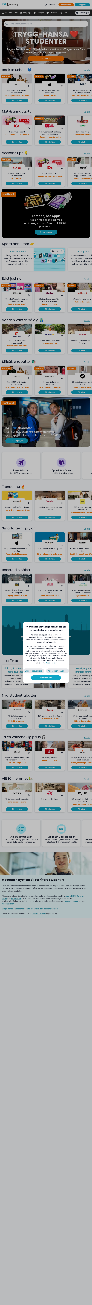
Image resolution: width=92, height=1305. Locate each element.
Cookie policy (51, 663)
